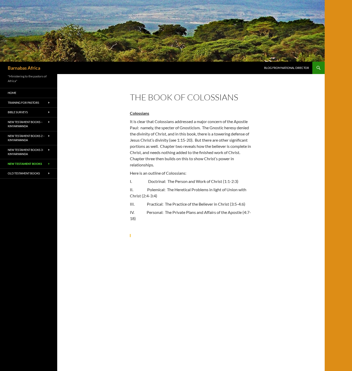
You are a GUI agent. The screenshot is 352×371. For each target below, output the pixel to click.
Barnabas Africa (24, 68)
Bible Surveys (18, 112)
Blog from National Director (286, 67)
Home (12, 92)
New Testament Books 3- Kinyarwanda (26, 152)
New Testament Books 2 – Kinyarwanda (26, 138)
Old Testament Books (24, 173)
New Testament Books (25, 163)
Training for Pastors (23, 102)
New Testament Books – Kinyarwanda (25, 124)
